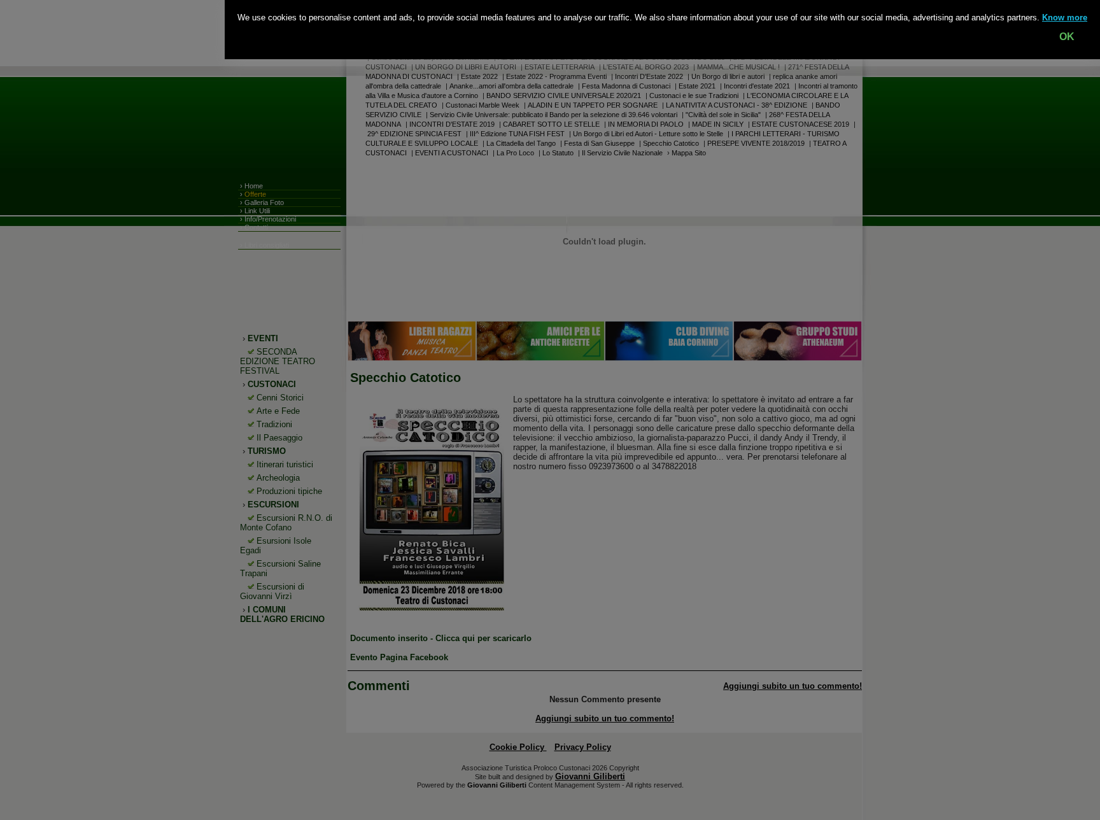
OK (1067, 36)
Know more (1064, 17)
